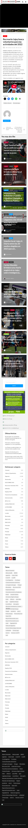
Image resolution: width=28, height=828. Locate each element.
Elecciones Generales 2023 (11, 485)
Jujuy (7, 601)
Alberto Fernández (10, 570)
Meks (15, 824)
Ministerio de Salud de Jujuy (12, 609)
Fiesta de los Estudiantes (11, 494)
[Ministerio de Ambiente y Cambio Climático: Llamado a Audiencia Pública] (14, 198)
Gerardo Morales (14, 594)
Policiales (7, 525)
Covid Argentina (9, 580)
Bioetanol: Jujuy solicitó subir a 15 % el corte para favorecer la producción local (14, 458)
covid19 (13, 577)
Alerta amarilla (9, 573)
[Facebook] (6, 558)
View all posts (6, 120)
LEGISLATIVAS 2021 (9, 504)
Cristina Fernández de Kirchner (13, 582)
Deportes (6, 334)
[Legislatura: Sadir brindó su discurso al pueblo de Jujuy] (14, 174)
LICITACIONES (8, 507)
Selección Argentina (10, 625)
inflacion (12, 599)
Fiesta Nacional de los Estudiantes (13, 592)
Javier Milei (18, 599)
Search (14, 385)
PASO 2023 (8, 522)
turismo (7, 633)
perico (18, 611)
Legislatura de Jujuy (14, 601)
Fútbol (7, 594)
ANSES (15, 573)
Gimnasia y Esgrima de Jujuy (12, 597)
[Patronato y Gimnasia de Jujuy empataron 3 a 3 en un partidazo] (14, 342)
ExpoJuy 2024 (8, 491)
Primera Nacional (18, 613)
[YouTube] (10, 558)
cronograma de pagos (11, 585)
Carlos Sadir (14, 575)
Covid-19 (8, 577)
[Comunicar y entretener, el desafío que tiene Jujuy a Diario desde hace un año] (14, 294)
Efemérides (8, 587)
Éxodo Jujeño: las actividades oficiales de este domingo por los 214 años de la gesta (13, 438)
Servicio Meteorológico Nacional (13, 628)
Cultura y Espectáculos (10, 473)
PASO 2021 (7, 519)
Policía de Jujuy (9, 613)
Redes (11, 214)
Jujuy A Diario (8, 182)
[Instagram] (14, 558)
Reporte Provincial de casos (12, 621)
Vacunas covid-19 (15, 633)
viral (7, 635)
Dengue (19, 585)
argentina (8, 575)
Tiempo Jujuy (16, 630)
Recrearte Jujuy (16, 103)
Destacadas (7, 310)
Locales (6, 142)
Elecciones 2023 (17, 587)
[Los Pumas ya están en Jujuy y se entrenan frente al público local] (14, 366)
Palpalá (7, 611)
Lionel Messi (9, 604)
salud (7, 623)
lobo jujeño (16, 604)
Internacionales (9, 498)
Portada (11, 142)
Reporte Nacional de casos (12, 618)
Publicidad (7, 534)
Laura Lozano (9, 158)
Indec (7, 599)
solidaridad (8, 630)
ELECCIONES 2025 (9, 482)
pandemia (13, 611)
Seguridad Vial (13, 623)
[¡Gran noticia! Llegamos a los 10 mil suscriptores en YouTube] (14, 222)
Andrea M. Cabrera (10, 278)
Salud (6, 541)
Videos (5, 36)
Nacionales (8, 516)
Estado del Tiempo (10, 589)
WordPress (24, 824)
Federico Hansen (7, 103)
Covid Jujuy (17, 580)
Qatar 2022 (8, 616)
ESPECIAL (6, 190)
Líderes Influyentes (9, 510)
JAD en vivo (7, 501)
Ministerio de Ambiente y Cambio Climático (13, 606)
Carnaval (7, 470)
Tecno (6, 544)
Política (7, 528)
